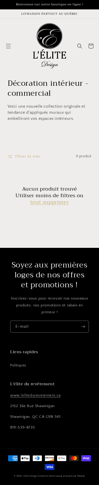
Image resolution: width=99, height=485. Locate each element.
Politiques (18, 365)
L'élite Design (30, 476)
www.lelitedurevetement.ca (35, 395)
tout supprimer (49, 202)
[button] (8, 46)
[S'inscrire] (83, 327)
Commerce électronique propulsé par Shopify (61, 476)
